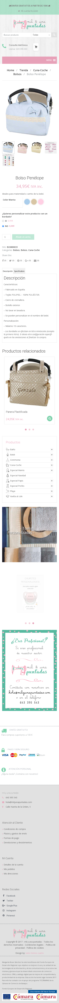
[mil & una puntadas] (29, 933)
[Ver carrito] (36, 47)
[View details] (29, 382)
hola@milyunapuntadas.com (19, 802)
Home (10, 70)
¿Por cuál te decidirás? (30, 613)
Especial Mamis (17, 470)
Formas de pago (11, 838)
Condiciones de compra (15, 829)
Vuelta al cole (16, 496)
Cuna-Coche (40, 70)
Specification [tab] (19, 271)
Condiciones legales (34, 944)
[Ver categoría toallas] (29, 534)
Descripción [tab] (8, 271)
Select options (49, 418)
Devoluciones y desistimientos (18, 842)
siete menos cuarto (35, 953)
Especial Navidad (18, 475)
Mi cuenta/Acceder (29, 11)
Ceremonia (15, 459)
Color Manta (9, 199)
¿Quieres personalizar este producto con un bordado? (24, 215)
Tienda (23, 70)
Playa (12, 491)
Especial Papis (16, 480)
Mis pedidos (9, 869)
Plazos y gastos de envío (15, 833)
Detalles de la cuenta (13, 864)
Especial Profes (17, 486)
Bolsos (17, 74)
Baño (12, 449)
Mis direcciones (11, 873)
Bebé (12, 454)
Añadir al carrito (23, 237)
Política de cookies (35, 947)
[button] (49, 60)
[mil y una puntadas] (29, 24)
